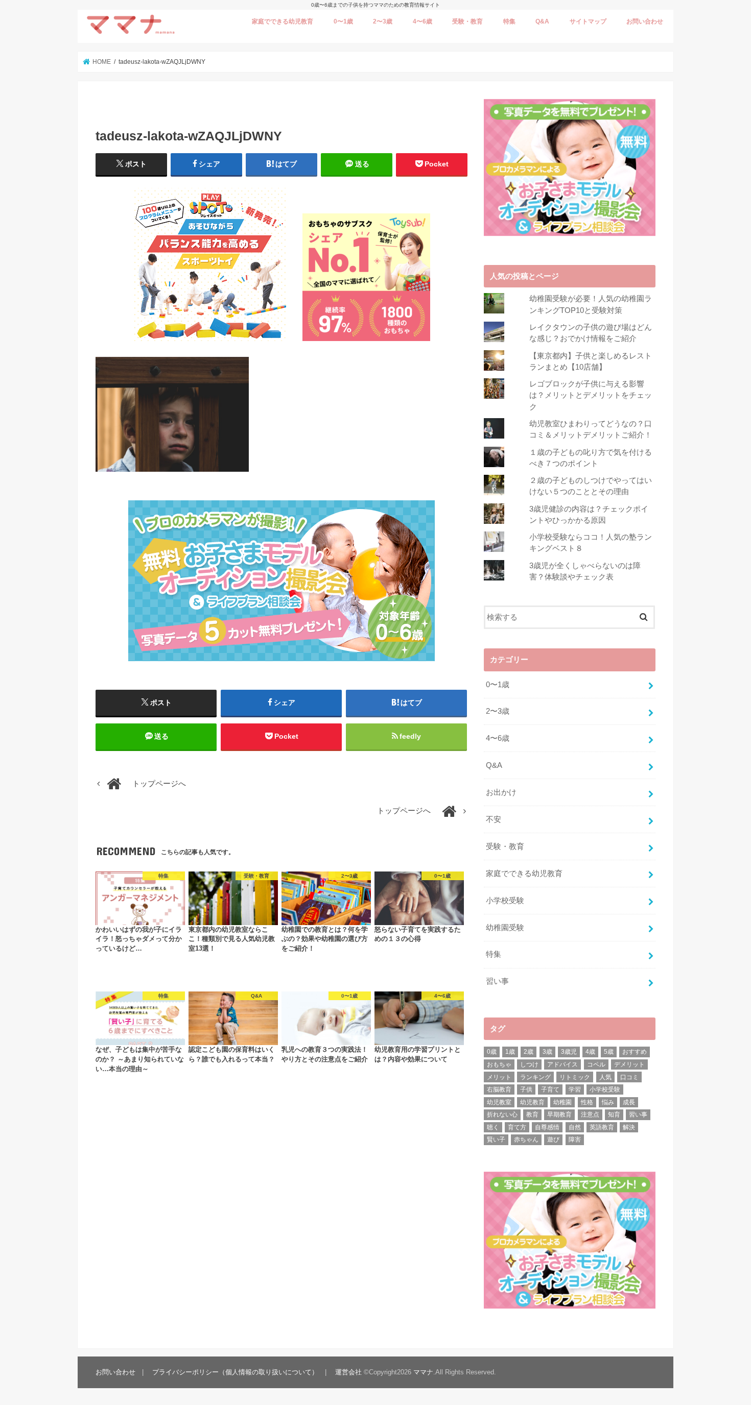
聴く (493, 1127)
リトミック (574, 1077)
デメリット (629, 1064)
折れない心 (502, 1114)
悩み (608, 1102)
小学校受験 (505, 901)
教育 (532, 1114)
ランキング (535, 1077)
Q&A (542, 21)
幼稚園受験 (505, 928)
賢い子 (496, 1139)
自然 (575, 1127)
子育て (550, 1089)
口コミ (629, 1077)
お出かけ (501, 792)
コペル (596, 1064)
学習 (575, 1089)
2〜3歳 (382, 21)
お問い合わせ (644, 21)
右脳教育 (499, 1089)
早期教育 (559, 1114)
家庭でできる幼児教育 (282, 21)
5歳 (609, 1051)
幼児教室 (499, 1102)
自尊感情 (547, 1127)
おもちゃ (499, 1064)
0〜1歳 (343, 21)
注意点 (590, 1114)
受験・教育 (467, 21)
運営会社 (348, 1372)
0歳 (492, 1051)
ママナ (423, 1372)
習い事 (497, 981)
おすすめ (634, 1051)
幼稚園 (562, 1102)
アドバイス (562, 1064)
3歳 (547, 1051)
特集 (509, 21)
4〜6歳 (422, 21)
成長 (629, 1102)
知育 (614, 1114)
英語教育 (602, 1127)
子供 (526, 1089)
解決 (629, 1127)
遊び (553, 1139)
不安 (493, 819)
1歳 (510, 1051)
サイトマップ (588, 21)
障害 (575, 1139)
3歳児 (569, 1051)
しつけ (529, 1064)
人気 (605, 1077)
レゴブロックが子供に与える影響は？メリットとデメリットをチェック (590, 395)
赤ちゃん (526, 1139)
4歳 (590, 1051)
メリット (499, 1077)
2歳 (528, 1051)
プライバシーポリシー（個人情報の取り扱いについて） (235, 1372)
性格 (587, 1102)
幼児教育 (532, 1102)
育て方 (517, 1127)
